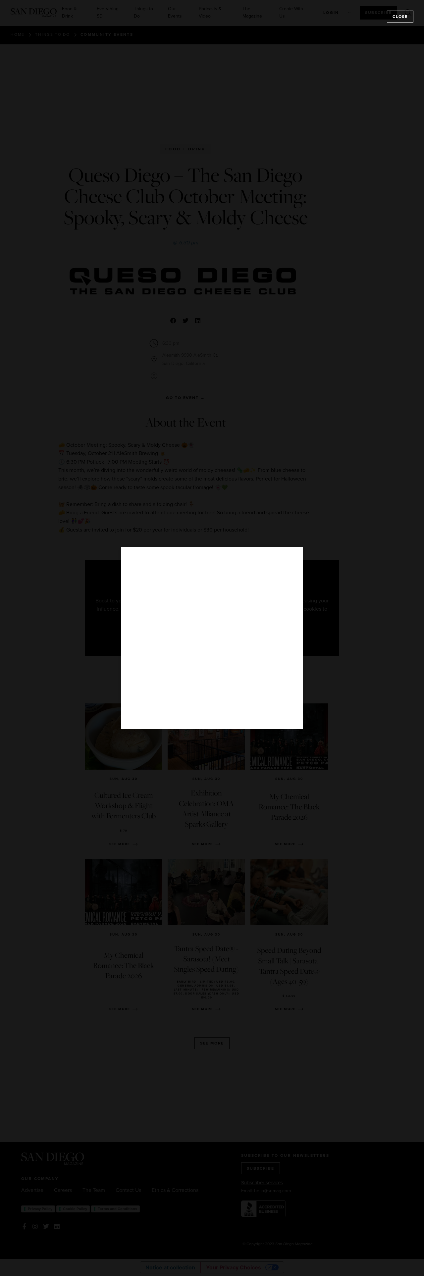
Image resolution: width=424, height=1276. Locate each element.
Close (400, 17)
